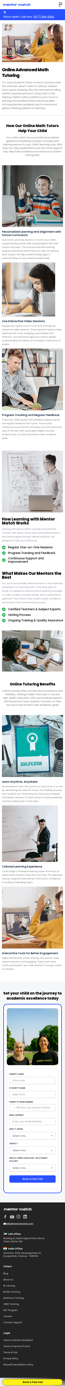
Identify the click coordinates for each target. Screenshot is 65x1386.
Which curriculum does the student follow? (28, 1159)
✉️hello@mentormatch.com (18, 1223)
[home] (16, 4)
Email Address (16, 1115)
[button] (60, 4)
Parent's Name (16, 1074)
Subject (13, 1143)
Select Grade (16, 1129)
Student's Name (17, 1088)
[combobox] (14, 1107)
